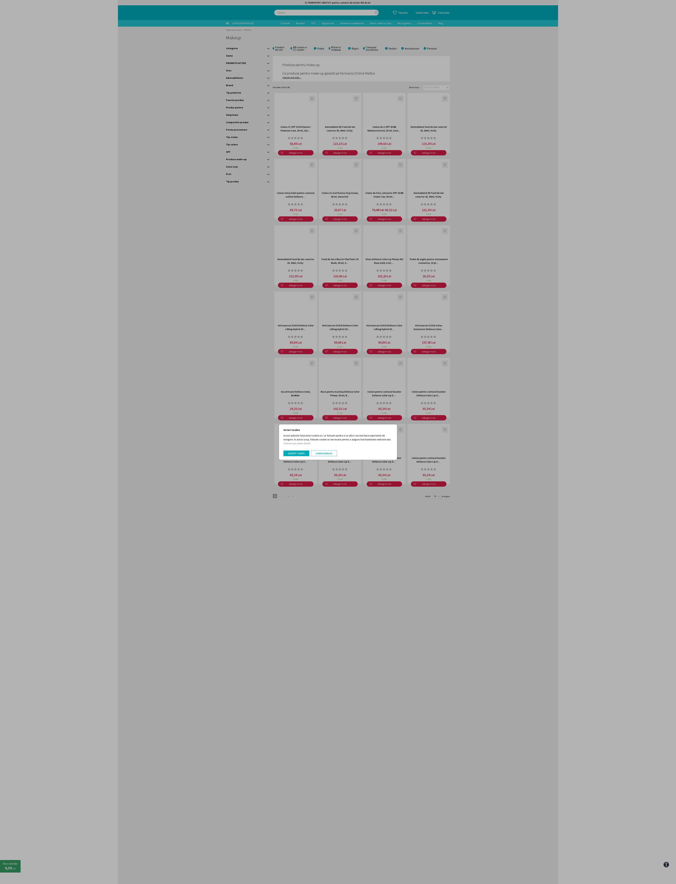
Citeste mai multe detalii (296, 443)
